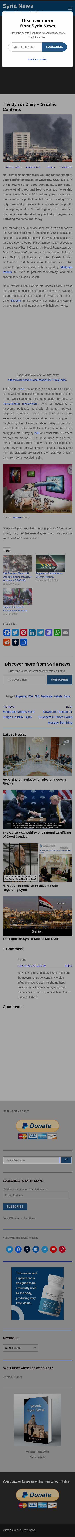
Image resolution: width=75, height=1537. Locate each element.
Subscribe (54, 46)
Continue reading (37, 59)
